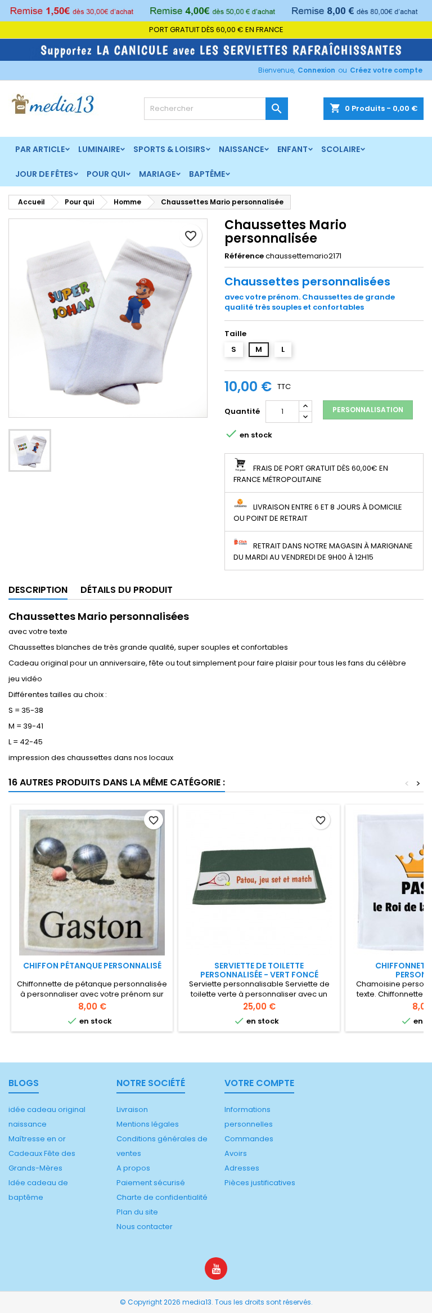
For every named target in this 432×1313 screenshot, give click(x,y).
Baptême (207, 174)
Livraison (132, 1109)
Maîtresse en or (37, 1138)
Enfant (292, 149)
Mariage (157, 174)
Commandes (248, 1138)
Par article (40, 149)
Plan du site (137, 1212)
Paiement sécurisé (150, 1182)
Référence (244, 256)
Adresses (241, 1168)
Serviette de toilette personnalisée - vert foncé (259, 970)
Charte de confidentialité (162, 1197)
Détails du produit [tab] (126, 589)
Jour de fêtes (44, 174)
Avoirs (235, 1153)
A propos (133, 1168)
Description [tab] (38, 589)
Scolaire (340, 149)
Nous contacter (144, 1226)
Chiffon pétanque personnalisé (92, 965)
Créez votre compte (386, 70)
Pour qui (106, 174)
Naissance (241, 149)
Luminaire (99, 149)
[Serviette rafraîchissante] (216, 49)
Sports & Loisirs (169, 149)
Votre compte (259, 1083)
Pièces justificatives (259, 1182)
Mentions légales (147, 1124)
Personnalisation (367, 409)
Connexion (316, 70)
